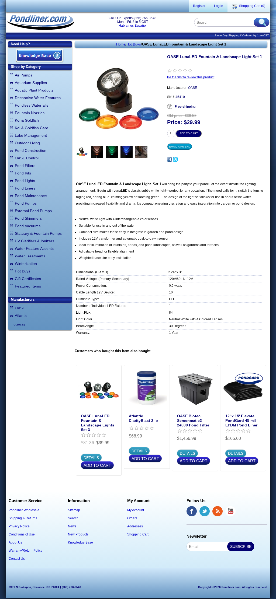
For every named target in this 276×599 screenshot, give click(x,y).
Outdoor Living (27, 143)
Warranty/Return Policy (25, 550)
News (72, 526)
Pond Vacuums (27, 226)
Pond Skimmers (28, 218)
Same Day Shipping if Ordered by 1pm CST (242, 35)
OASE (20, 308)
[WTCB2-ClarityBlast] (146, 388)
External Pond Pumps (33, 211)
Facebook (192, 511)
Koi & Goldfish (27, 120)
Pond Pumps (26, 203)
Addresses (135, 526)
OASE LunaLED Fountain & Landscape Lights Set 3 (97, 423)
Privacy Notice (19, 526)
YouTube (230, 511)
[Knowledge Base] (39, 56)
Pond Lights (25, 180)
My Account (135, 510)
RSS (217, 511)
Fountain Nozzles (29, 113)
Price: (174, 122)
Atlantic (21, 315)
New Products (78, 534)
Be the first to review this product (190, 77)
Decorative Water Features (38, 98)
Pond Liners (25, 188)
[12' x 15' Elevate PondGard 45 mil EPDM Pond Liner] (243, 388)
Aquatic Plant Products (34, 90)
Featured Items (28, 286)
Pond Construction (30, 150)
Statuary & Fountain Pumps (38, 233)
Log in (218, 6)
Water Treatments (30, 256)
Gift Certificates (28, 278)
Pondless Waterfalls (31, 105)
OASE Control (27, 158)
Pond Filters (25, 165)
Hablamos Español (133, 25)
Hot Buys (22, 271)
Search (73, 518)
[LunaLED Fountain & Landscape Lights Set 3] (98, 388)
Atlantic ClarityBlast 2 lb (143, 418)
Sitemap (74, 510)
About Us (15, 542)
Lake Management (31, 135)
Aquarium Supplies (31, 82)
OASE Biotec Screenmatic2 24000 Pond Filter (193, 420)
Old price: (175, 115)
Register (199, 6)
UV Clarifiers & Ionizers (34, 241)
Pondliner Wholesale (24, 510)
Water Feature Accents (34, 248)
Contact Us (17, 559)
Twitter (204, 511)
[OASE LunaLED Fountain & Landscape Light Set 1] (82, 152)
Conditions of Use (22, 534)
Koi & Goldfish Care (31, 128)
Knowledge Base (80, 542)
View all (19, 325)
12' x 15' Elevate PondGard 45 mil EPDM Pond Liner (241, 420)
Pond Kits (23, 173)
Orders (132, 518)
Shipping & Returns (23, 518)
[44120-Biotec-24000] (195, 388)
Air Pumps (23, 75)
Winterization (26, 263)
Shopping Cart (138, 534)
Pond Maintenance (31, 196)
